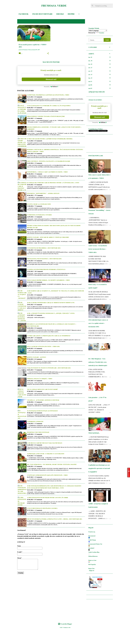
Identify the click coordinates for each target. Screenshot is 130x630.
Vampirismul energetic (35, 421)
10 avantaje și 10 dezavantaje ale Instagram (42, 411)
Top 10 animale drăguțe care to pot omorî (42, 389)
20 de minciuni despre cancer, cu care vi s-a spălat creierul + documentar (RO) (98, 323)
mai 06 (90, 85)
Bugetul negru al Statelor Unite (39, 204)
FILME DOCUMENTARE (42, 14)
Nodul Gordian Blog (93, 552)
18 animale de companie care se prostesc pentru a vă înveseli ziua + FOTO (53, 183)
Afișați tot (91, 570)
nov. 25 (90, 71)
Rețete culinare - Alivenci (36, 357)
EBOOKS (60, 14)
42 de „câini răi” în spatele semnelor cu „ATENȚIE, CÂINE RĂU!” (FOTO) (51, 313)
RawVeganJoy (92, 564)
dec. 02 (90, 64)
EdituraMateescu (93, 556)
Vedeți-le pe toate (75, 21)
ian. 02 (90, 57)
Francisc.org (91, 532)
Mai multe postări (51, 62)
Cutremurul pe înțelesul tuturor (39, 215)
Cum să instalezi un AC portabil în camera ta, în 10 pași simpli (48, 106)
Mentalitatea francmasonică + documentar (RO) (44, 259)
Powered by (47, 86)
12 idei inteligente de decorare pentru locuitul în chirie (47, 497)
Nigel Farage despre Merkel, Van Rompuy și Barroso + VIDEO (48, 280)
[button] (48, 53)
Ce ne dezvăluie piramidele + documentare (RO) (44, 248)
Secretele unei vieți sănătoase (38, 432)
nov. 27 (90, 68)
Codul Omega (92, 540)
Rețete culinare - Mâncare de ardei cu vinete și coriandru (48, 237)
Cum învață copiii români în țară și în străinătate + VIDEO (47, 475)
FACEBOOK (23, 14)
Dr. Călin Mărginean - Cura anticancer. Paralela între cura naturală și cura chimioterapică (97, 362)
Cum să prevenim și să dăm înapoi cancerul (42, 508)
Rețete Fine (91, 568)
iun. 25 (90, 78)
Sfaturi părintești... (94, 433)
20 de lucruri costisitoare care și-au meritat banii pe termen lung (51, 302)
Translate (101, 33)
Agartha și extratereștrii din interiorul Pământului (46, 269)
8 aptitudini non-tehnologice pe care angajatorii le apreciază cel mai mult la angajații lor (99, 468)
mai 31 (90, 81)
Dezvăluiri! (91, 548)
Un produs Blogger (66, 624)
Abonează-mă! (51, 79)
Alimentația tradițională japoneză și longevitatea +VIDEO (48, 95)
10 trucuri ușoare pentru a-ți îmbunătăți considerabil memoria (50, 139)
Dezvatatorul (91, 536)
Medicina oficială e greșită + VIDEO (39, 379)
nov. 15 (90, 74)
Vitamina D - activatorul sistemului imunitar (43, 400)
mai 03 (90, 88)
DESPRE (71, 14)
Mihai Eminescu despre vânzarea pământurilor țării (46, 116)
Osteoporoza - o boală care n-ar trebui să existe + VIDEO (47, 172)
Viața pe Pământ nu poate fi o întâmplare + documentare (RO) (49, 368)
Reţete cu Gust (92, 560)
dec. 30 (90, 61)
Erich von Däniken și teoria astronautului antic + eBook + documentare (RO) (54, 519)
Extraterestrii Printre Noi (95, 544)
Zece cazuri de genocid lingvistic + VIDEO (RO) (43, 346)
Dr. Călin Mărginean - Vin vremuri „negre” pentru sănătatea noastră (51, 464)
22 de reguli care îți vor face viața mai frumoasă (44, 443)
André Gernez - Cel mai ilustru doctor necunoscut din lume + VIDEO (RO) (97, 249)
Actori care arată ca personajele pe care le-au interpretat (48, 336)
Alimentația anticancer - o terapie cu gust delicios (45, 454)
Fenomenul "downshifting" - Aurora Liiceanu (43, 193)
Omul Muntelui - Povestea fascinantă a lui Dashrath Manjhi (48, 161)
